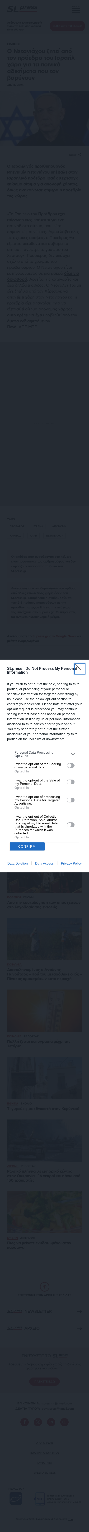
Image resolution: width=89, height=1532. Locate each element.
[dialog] (44, 766)
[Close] (79, 668)
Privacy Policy (71, 863)
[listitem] (44, 754)
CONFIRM (27, 846)
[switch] (71, 765)
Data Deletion (17, 863)
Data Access (44, 863)
